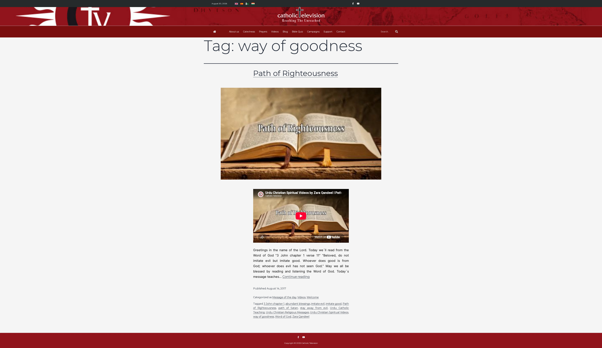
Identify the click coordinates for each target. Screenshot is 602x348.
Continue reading (296, 277)
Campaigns (313, 31)
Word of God (283, 316)
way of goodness (263, 316)
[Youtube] (358, 4)
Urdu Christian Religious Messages (287, 312)
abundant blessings (297, 303)
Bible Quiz (297, 31)
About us (234, 31)
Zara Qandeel (300, 316)
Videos (275, 31)
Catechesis (249, 31)
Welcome (313, 297)
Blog (285, 31)
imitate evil (318, 303)
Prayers (263, 31)
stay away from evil (314, 307)
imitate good (334, 303)
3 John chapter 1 (274, 303)
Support (328, 31)
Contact (340, 31)
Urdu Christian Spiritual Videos (329, 312)
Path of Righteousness (295, 73)
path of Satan (288, 307)
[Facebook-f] (353, 4)
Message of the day (284, 297)
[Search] (396, 31)
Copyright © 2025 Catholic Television (301, 343)
